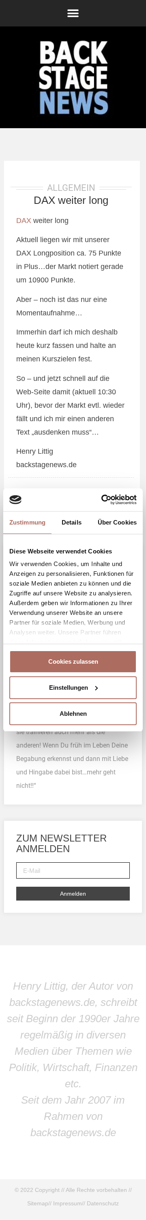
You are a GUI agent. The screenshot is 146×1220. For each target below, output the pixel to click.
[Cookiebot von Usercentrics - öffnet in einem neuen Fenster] (103, 499)
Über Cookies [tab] (117, 522)
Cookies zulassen (73, 661)
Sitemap (37, 1203)
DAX (23, 220)
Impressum (67, 1203)
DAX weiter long (71, 200)
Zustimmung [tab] (27, 522)
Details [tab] (72, 522)
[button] (73, 13)
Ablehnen (73, 713)
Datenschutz (103, 1203)
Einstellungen (68, 687)
